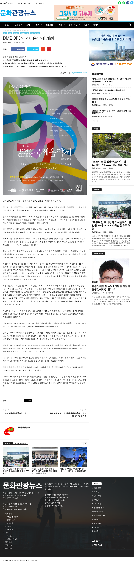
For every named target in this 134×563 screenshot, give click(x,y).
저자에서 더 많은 (20, 443)
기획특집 (95, 282)
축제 (28, 25)
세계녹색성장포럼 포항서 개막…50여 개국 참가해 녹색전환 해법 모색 (111, 80)
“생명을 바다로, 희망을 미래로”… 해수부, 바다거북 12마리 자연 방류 (73, 470)
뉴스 (7, 25)
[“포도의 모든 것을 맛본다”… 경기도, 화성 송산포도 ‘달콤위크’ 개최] (111, 145)
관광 (8, 31)
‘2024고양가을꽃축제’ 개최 (15, 413)
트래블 (17, 25)
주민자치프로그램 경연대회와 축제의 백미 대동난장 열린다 (68, 414)
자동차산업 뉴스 (98, 508)
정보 (85, 25)
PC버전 (97, 541)
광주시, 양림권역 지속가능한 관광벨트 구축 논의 (111, 100)
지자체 (37, 33)
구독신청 (8, 545)
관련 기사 (8, 443)
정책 (38, 25)
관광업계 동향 (97, 512)
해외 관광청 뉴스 (98, 515)
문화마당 (95, 500)
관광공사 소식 (24, 33)
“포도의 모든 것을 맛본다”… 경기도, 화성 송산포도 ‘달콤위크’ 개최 (110, 163)
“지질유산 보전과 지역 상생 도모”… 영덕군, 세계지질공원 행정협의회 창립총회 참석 (44, 471)
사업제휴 (8, 548)
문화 (31, 33)
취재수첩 (95, 531)
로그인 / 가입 (39, 3)
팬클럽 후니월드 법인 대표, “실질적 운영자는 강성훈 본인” (111, 111)
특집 (61, 25)
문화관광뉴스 (7, 43)
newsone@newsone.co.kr (17, 509)
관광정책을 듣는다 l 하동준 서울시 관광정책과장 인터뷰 (111, 287)
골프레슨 (95, 527)
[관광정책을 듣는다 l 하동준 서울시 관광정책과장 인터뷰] (111, 270)
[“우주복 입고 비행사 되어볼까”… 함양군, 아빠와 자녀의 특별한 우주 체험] (16, 457)
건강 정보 (95, 492)
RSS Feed (97, 545)
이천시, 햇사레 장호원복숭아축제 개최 (108, 90)
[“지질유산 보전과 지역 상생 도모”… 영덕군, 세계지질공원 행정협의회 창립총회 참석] (45, 457)
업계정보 (49, 25)
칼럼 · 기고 (73, 25)
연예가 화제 (96, 523)
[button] (130, 25)
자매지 (96, 25)
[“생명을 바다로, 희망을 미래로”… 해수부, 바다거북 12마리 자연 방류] (73, 457)
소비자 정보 (96, 488)
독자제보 (8, 542)
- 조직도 (8, 526)
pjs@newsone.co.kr (79, 73)
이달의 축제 (96, 496)
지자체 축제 (96, 504)
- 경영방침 (9, 523)
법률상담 (95, 519)
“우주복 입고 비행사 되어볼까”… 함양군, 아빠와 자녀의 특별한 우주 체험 (16, 471)
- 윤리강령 (9, 529)
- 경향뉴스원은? (11, 517)
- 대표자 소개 (10, 520)
